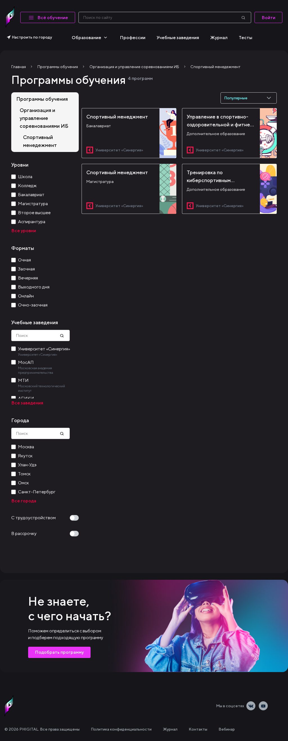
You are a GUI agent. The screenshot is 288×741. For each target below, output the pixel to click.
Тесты (245, 37)
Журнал (219, 37)
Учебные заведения (178, 37)
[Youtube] (263, 705)
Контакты (198, 729)
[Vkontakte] (250, 705)
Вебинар (227, 729)
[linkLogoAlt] (9, 706)
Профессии (132, 37)
